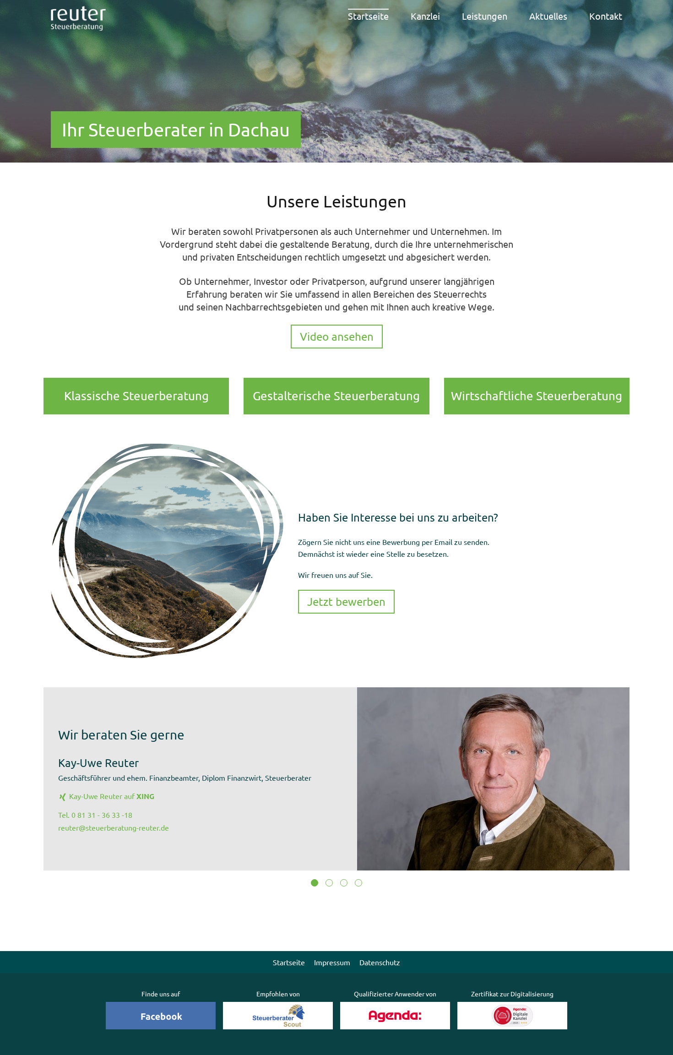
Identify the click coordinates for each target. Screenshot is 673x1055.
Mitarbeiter (435, 36)
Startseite (368, 16)
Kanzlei (425, 16)
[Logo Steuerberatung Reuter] (78, 18)
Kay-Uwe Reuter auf (110, 795)
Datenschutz (379, 962)
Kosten (427, 50)
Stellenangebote (445, 64)
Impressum (332, 962)
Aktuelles (548, 16)
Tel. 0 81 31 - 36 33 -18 (95, 814)
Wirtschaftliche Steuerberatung (495, 90)
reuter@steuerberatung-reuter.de (113, 827)
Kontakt (605, 16)
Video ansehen (337, 336)
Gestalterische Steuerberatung (495, 66)
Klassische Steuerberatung (495, 42)
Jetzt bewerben (346, 601)
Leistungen (484, 16)
